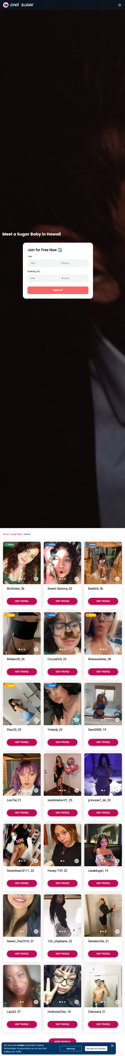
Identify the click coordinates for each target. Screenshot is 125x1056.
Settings (70, 1048)
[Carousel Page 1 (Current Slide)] (19, 579)
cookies (20, 1045)
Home (6, 534)
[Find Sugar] (18, 5)
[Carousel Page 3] (24, 579)
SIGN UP (58, 290)
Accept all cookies (96, 1048)
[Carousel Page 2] (22, 579)
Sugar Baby (16, 534)
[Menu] (119, 5)
